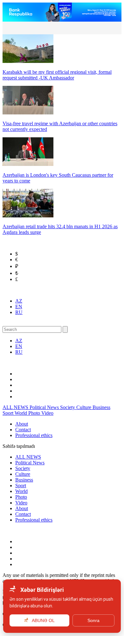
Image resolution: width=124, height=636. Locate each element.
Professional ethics (33, 435)
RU (19, 312)
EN (18, 306)
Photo (34, 413)
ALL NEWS (16, 407)
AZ (18, 301)
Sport (9, 413)
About (21, 424)
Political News (45, 407)
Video (47, 413)
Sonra (93, 620)
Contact (23, 429)
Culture (84, 407)
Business (101, 407)
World (21, 413)
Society (68, 407)
